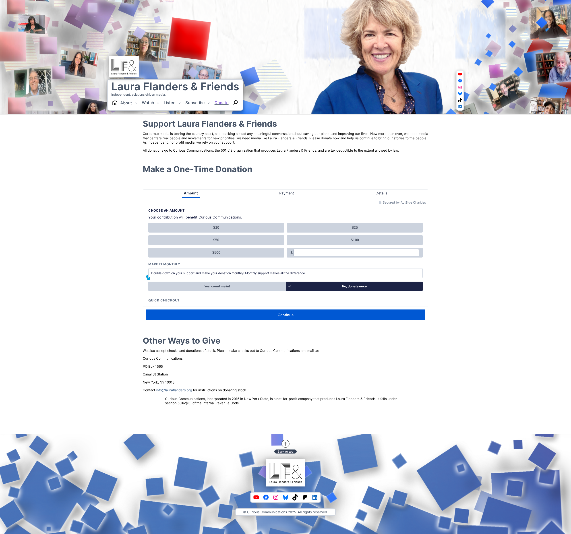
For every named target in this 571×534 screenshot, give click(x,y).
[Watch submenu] (158, 103)
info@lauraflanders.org (174, 390)
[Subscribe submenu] (208, 103)
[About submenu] (136, 103)
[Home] (114, 102)
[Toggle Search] (235, 102)
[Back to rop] (285, 444)
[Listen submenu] (179, 103)
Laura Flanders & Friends (175, 86)
